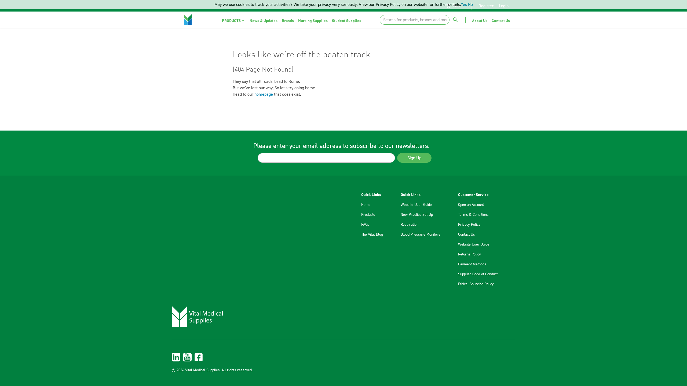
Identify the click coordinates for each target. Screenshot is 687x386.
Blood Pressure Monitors (420, 234)
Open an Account (471, 204)
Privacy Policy (469, 224)
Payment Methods (472, 264)
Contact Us (466, 234)
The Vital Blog (372, 234)
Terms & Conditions (473, 214)
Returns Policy (469, 254)
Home (365, 204)
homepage (263, 94)
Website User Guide (416, 204)
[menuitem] (233, 20)
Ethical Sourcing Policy (476, 284)
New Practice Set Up (417, 214)
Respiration (409, 224)
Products (368, 214)
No (470, 4)
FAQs (365, 224)
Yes (464, 4)
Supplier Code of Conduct (478, 274)
